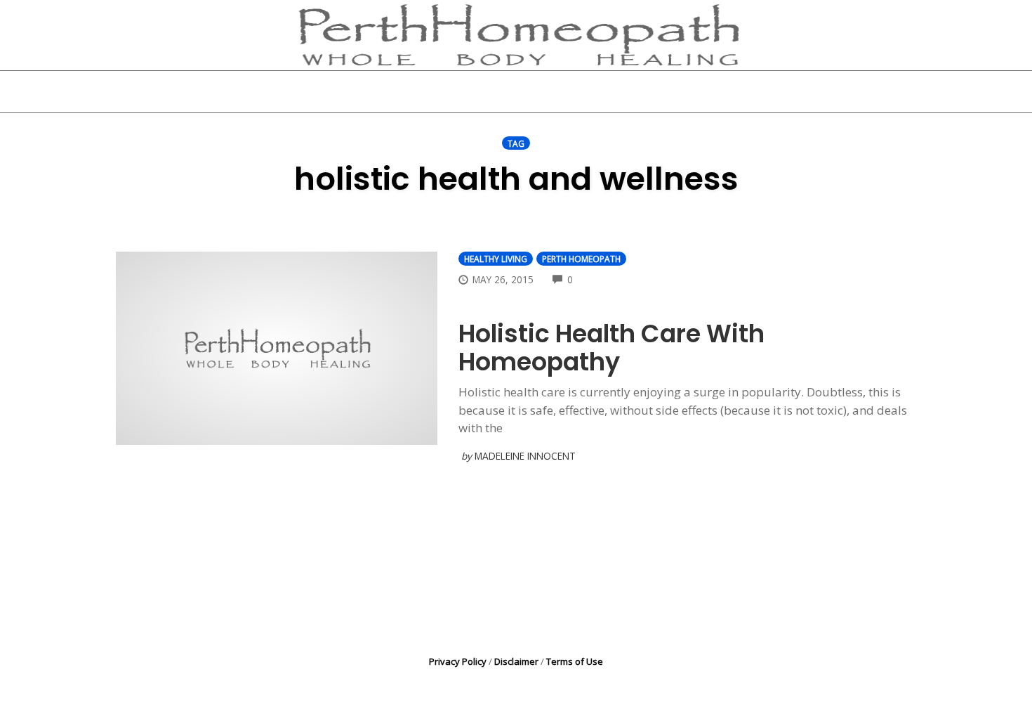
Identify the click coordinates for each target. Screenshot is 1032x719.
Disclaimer (516, 661)
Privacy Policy (458, 661)
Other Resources (596, 91)
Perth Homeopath (581, 258)
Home (345, 91)
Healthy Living (495, 258)
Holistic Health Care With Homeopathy (611, 347)
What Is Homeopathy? (455, 91)
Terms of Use (574, 661)
